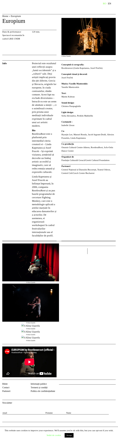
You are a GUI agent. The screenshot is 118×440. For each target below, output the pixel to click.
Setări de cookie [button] (54, 435)
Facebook (61, 389)
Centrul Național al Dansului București (11, 7)
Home (5, 16)
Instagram (69, 389)
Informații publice (39, 384)
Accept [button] (69, 435)
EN (109, 3)
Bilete (5, 384)
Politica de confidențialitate (43, 391)
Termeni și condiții (39, 387)
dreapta (112, 250)
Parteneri (6, 391)
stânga (73, 251)
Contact (5, 387)
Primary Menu (116, 4)
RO (104, 3)
